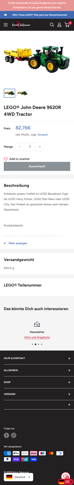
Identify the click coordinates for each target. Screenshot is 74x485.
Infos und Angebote (37, 337)
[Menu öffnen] (6, 24)
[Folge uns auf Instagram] (13, 435)
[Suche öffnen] (52, 25)
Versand (42, 134)
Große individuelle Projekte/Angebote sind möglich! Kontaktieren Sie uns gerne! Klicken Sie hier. (37, 5)
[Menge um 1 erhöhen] (40, 147)
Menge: (8, 146)
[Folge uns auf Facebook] (6, 435)
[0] (67, 24)
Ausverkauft (37, 166)
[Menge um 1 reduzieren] (20, 147)
